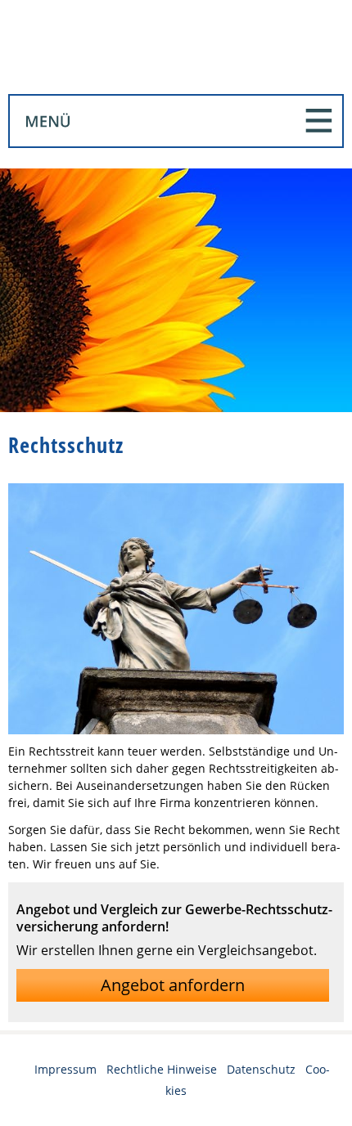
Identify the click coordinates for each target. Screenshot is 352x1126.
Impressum (65, 1069)
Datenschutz (261, 1069)
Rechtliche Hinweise (161, 1069)
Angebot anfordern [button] (173, 985)
